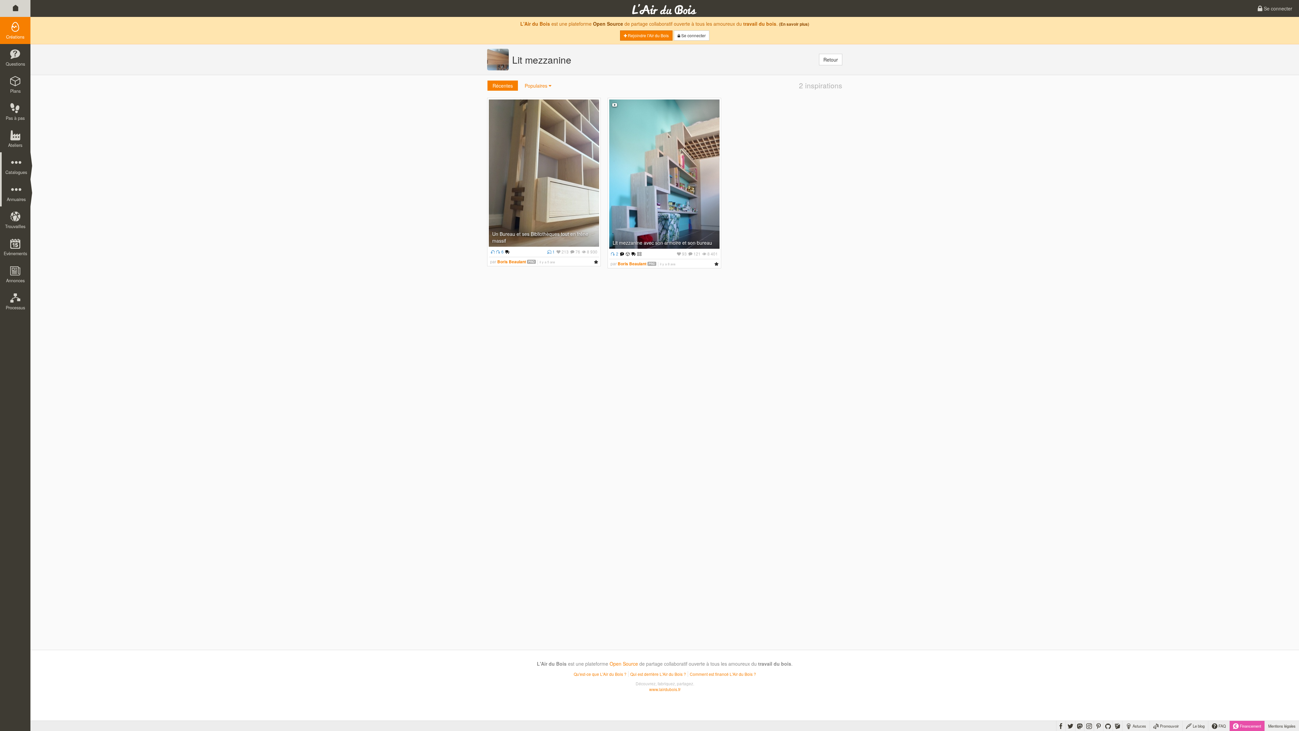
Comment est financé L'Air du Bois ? (723, 674)
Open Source (608, 23)
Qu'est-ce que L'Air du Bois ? (600, 674)
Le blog (1198, 726)
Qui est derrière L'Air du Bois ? (658, 674)
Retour (830, 59)
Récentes (503, 85)
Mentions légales (1282, 726)
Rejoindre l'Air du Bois (648, 35)
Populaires (537, 85)
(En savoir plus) (794, 24)
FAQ (1221, 726)
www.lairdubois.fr (665, 689)
